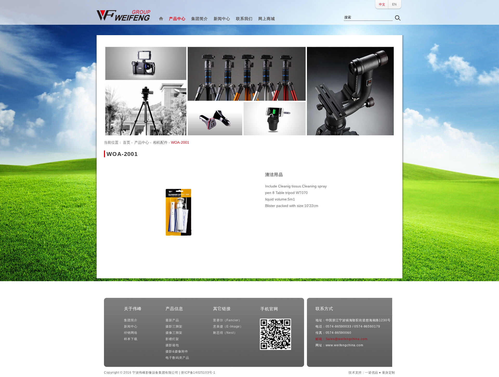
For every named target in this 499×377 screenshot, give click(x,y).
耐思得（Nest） (225, 333)
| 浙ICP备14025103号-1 (197, 372)
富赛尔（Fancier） (227, 320)
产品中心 (177, 18)
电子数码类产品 (177, 358)
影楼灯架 (172, 339)
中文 (382, 4)
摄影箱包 (172, 345)
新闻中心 (222, 18)
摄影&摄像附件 (177, 351)
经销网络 (130, 333)
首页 (126, 142)
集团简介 (199, 18)
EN (394, 4)
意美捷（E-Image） (228, 326)
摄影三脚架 (174, 326)
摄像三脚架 (174, 333)
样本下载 (130, 339)
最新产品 (172, 320)
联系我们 (244, 18)
